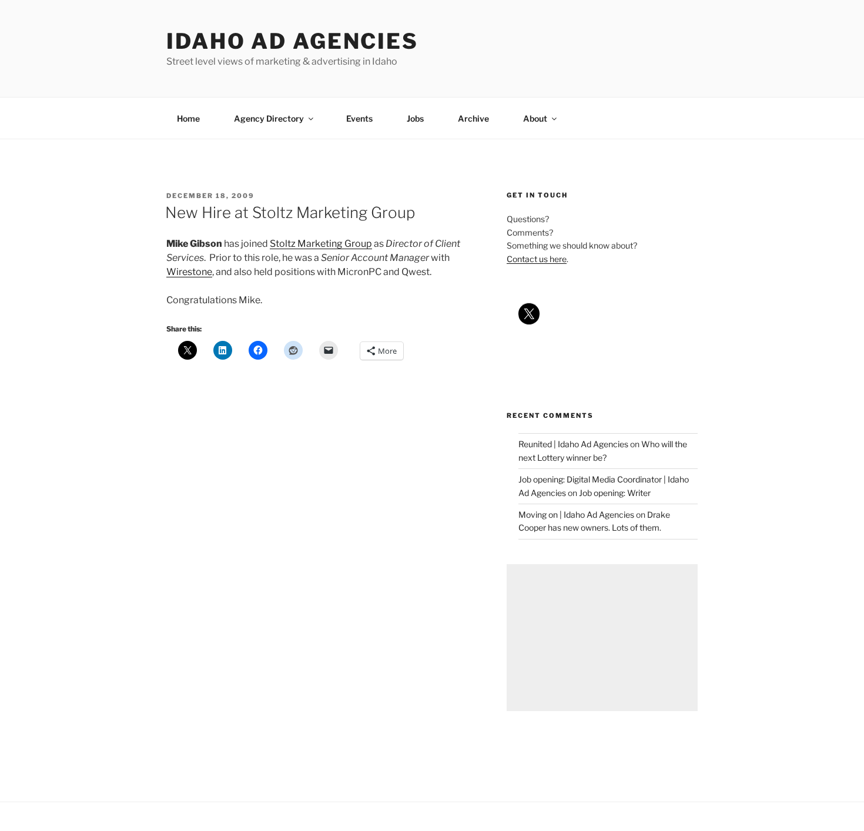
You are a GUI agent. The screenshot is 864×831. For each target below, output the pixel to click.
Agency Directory (269, 118)
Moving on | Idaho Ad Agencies (576, 515)
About (535, 118)
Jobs (415, 118)
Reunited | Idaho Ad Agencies (573, 444)
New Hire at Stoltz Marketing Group (290, 212)
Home (188, 118)
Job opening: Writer (615, 493)
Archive (473, 118)
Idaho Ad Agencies (292, 41)
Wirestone (189, 271)
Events (359, 118)
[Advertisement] (602, 637)
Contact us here (537, 259)
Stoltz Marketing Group (321, 243)
